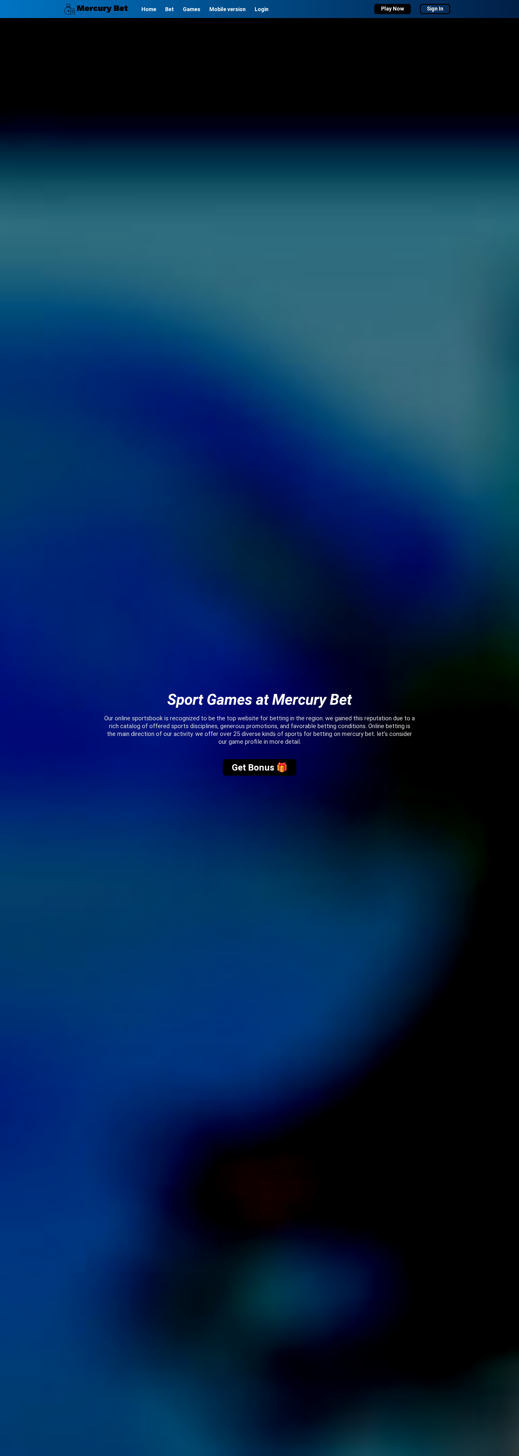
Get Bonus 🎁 (259, 767)
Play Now (392, 8)
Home (148, 9)
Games (191, 9)
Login (262, 9)
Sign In (435, 8)
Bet (169, 9)
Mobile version (227, 9)
